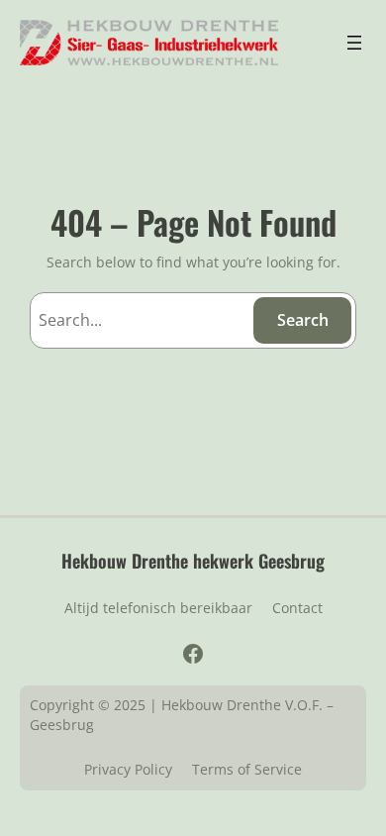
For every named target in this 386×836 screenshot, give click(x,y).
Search (303, 320)
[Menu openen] (354, 42)
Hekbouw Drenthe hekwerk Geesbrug (193, 560)
